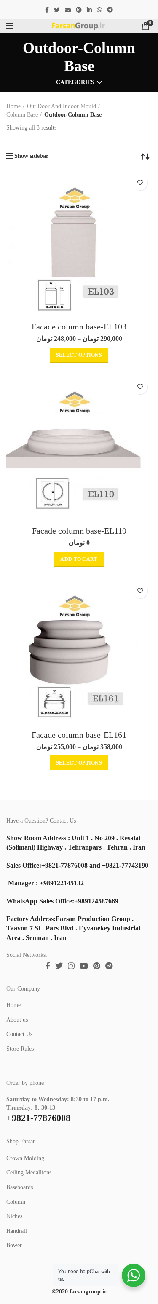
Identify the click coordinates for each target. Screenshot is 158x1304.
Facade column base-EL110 (79, 530)
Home (13, 106)
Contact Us (19, 1034)
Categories (75, 82)
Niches (14, 1216)
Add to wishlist (140, 182)
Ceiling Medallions (28, 1172)
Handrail (16, 1231)
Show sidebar (31, 156)
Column (15, 1202)
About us (17, 1020)
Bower (14, 1245)
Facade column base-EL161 (79, 734)
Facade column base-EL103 (79, 326)
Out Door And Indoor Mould (61, 106)
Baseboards (19, 1187)
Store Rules (20, 1049)
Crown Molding (25, 1158)
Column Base (22, 115)
